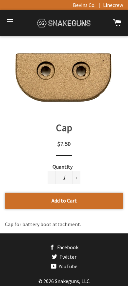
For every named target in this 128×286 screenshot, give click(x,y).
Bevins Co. (84, 5)
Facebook (67, 247)
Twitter (67, 256)
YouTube (67, 266)
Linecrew (113, 5)
